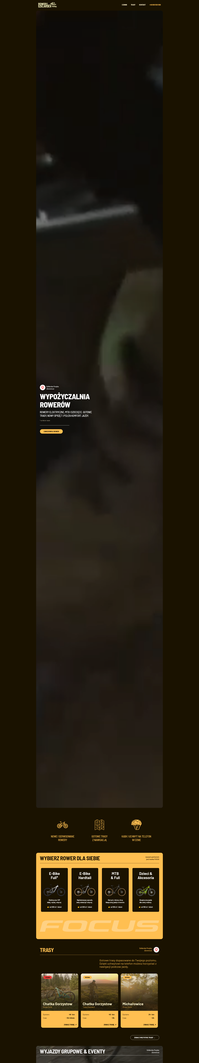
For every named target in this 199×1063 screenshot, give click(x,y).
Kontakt (142, 4)
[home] (48, 4)
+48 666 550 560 (155, 4)
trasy (133, 4)
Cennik (124, 4)
